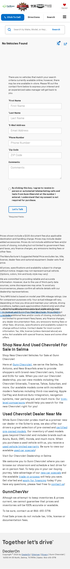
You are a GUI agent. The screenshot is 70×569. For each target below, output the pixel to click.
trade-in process (29, 477)
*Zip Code (13, 150)
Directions (34, 17)
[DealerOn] (11, 551)
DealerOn (26, 554)
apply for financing (34, 480)
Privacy (44, 554)
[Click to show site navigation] (64, 17)
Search (56, 30)
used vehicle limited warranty (21, 446)
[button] (12, 17)
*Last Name (14, 113)
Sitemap (36, 554)
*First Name (14, 101)
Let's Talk (17, 209)
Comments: (14, 162)
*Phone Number (16, 138)
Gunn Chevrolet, (22, 364)
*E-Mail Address (16, 125)
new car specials (51, 473)
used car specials (24, 450)
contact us (57, 484)
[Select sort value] (64, 44)
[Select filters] (58, 44)
